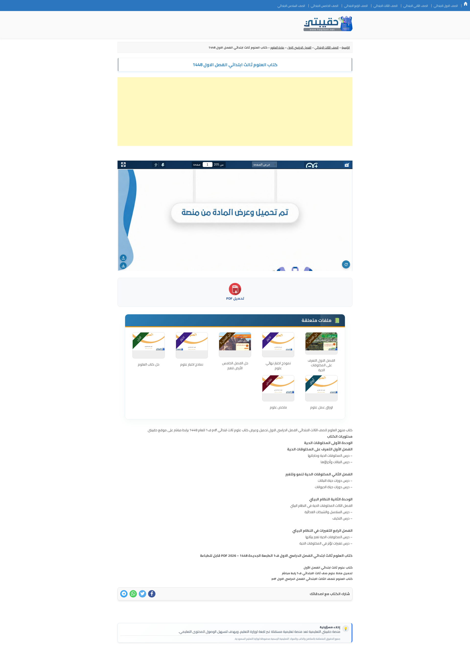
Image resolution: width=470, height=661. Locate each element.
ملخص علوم (278, 407)
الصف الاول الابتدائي (446, 6)
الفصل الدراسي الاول (299, 47)
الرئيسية (466, 3)
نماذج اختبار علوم (191, 364)
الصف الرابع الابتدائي (356, 6)
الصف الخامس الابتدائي (324, 6)
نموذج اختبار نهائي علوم (278, 365)
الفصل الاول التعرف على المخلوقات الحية (321, 364)
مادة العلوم (277, 47)
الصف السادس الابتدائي (291, 6)
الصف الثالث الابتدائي (386, 6)
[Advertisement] (235, 111)
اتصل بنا (345, 654)
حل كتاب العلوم (148, 364)
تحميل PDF (235, 298)
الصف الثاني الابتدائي (415, 6)
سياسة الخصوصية (321, 654)
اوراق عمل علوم (321, 407)
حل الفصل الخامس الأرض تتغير (235, 365)
